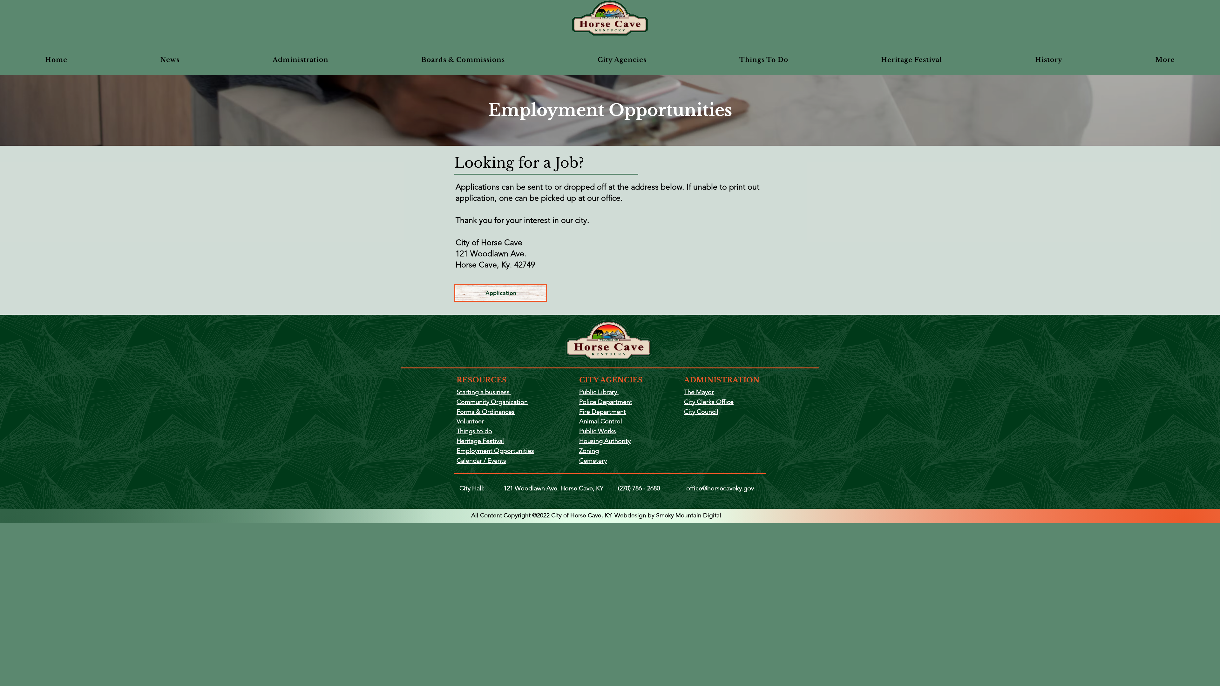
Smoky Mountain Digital (688, 515)
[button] (463, 59)
